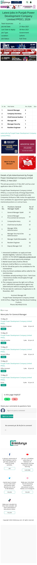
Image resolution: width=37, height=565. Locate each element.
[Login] (30, 2)
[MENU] (35, 2)
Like (10, 468)
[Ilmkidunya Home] (5, 2)
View (3, 329)
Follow (9, 492)
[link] (16, 2)
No (15, 399)
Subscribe (27, 470)
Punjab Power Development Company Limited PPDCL (16, 322)
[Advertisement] (18, 81)
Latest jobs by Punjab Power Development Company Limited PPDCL (18, 134)
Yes (7, 399)
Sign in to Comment (7, 416)
